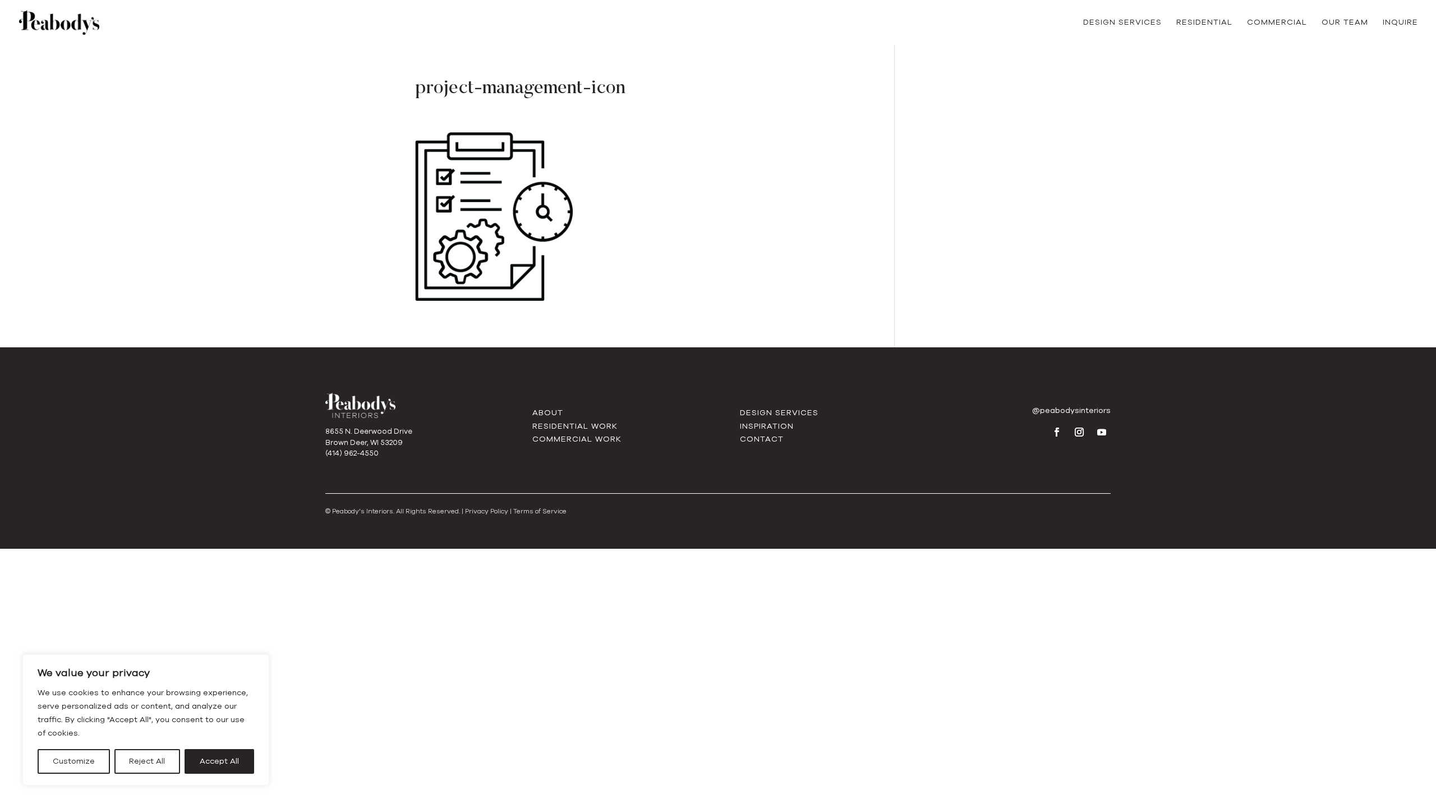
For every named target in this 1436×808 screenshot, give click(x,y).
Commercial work (577, 439)
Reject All (147, 761)
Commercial (1277, 23)
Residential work (575, 426)
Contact (762, 439)
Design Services (1122, 23)
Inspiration (767, 426)
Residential (1204, 23)
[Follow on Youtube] (1102, 432)
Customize (74, 761)
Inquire (1400, 23)
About (547, 412)
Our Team (1345, 23)
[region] (145, 720)
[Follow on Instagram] (1079, 432)
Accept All (219, 761)
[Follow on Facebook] (1057, 432)
